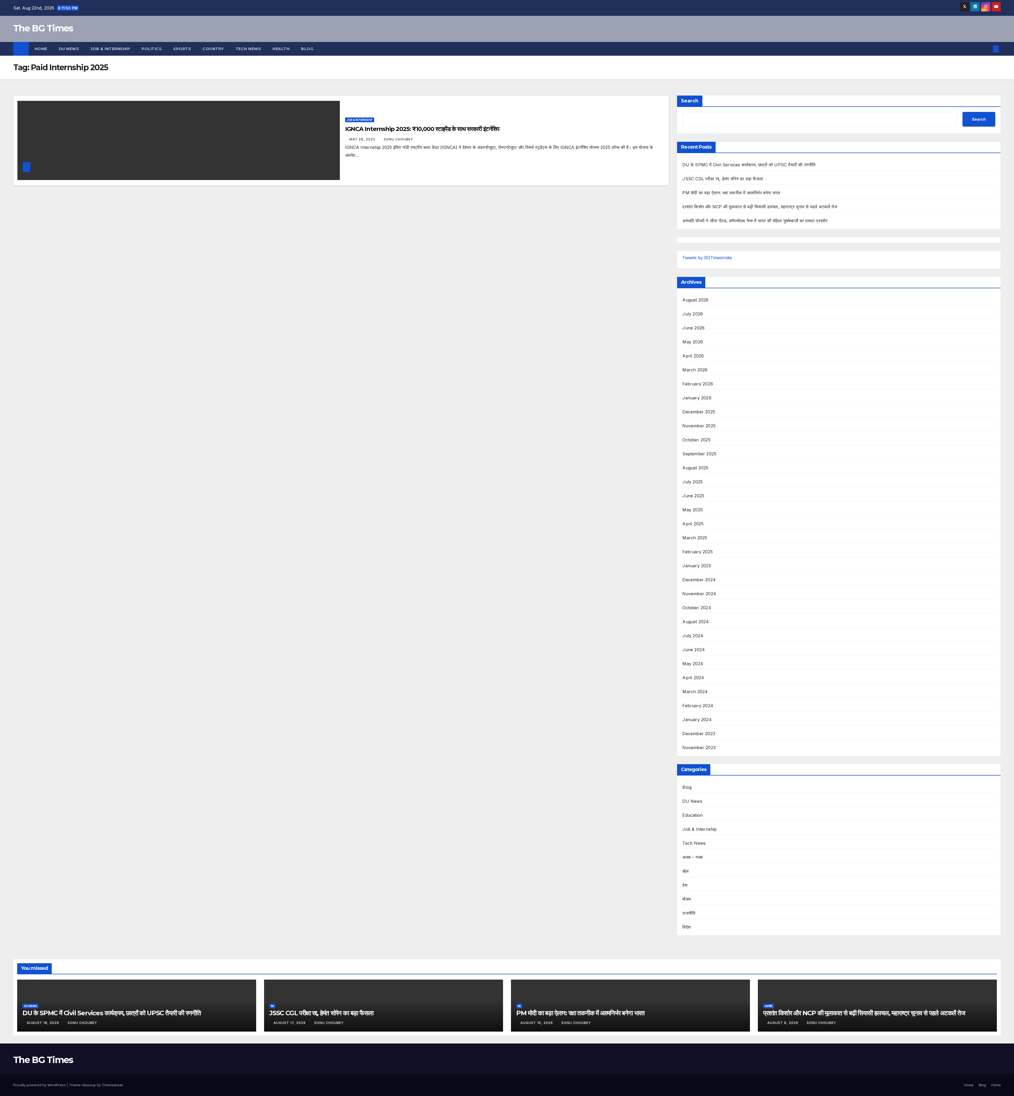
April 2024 (693, 677)
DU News (69, 48)
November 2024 (699, 593)
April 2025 (692, 523)
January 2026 (696, 397)
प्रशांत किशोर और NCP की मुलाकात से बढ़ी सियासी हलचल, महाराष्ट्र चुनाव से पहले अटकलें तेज (759, 206)
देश (684, 885)
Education (692, 815)
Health (281, 48)
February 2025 (697, 551)
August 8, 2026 (783, 1023)
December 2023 (698, 733)
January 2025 (696, 565)
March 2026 (694, 369)
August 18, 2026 (43, 1023)
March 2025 (694, 537)
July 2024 (692, 635)
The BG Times (43, 28)
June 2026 (693, 327)
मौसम (686, 899)
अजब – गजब (692, 857)
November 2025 (699, 425)
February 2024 (697, 705)
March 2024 (695, 691)
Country (213, 48)
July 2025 (692, 481)
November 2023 (699, 747)
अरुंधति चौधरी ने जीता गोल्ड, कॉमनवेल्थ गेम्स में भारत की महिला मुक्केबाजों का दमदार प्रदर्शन (754, 220)
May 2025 (692, 509)
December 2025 (698, 411)
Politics (152, 48)
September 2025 (699, 453)
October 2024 (696, 607)
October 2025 (696, 439)
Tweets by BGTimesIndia (707, 257)
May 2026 (692, 341)
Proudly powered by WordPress (40, 1085)
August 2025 (695, 467)
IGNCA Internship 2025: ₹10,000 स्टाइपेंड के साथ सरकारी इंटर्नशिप (422, 129)
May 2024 (692, 663)
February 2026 (697, 383)
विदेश (686, 927)
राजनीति (688, 913)
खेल (685, 871)
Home (41, 48)
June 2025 (693, 495)
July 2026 (692, 313)
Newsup (89, 1085)
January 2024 (696, 719)
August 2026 (695, 300)
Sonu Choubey (398, 139)
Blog (307, 48)
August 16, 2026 (537, 1023)
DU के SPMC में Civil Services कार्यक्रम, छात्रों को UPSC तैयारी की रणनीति (748, 164)
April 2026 (693, 355)
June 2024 (693, 649)
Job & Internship (110, 48)
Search (689, 101)
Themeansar (112, 1085)
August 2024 (695, 621)
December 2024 (699, 579)
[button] (987, 48)
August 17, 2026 (290, 1023)
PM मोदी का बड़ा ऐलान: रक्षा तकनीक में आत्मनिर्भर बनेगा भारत (731, 192)
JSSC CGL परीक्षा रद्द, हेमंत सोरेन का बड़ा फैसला (722, 178)
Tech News (248, 48)
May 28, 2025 (362, 139)
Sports (182, 48)
